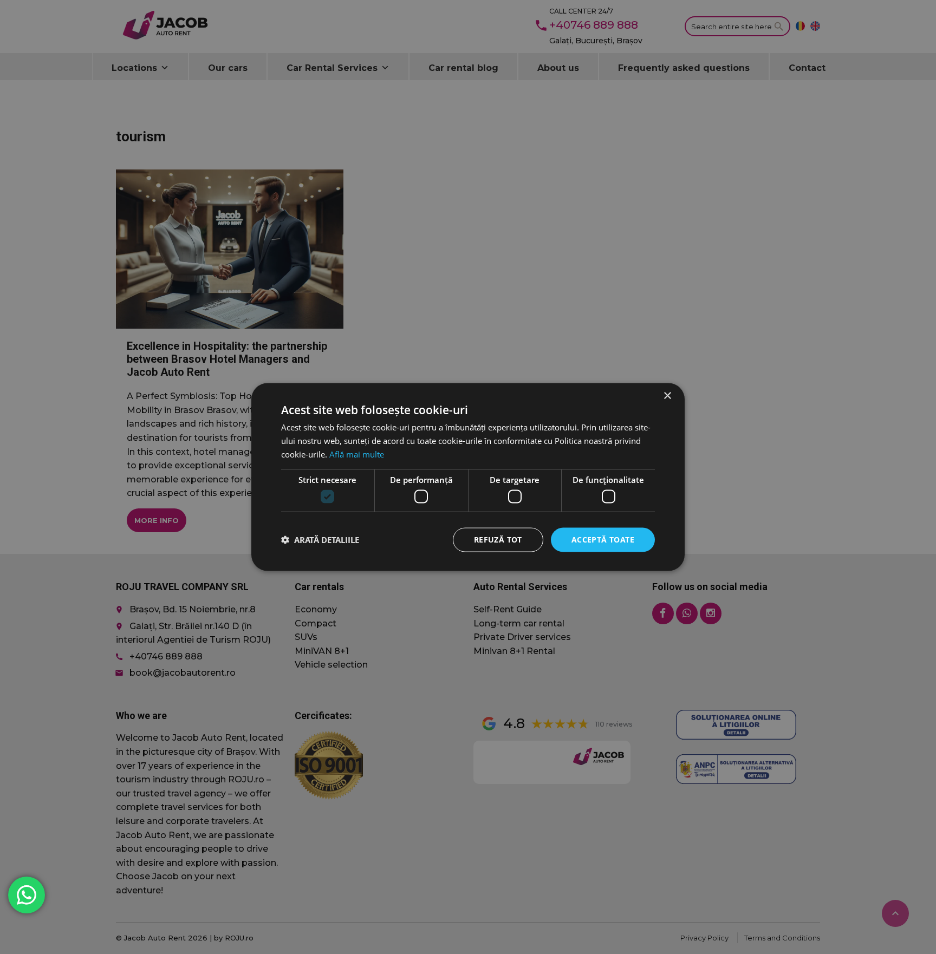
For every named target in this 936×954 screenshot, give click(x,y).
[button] (320, 540)
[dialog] (468, 477)
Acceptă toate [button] (602, 539)
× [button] (667, 396)
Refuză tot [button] (498, 539)
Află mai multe (356, 453)
